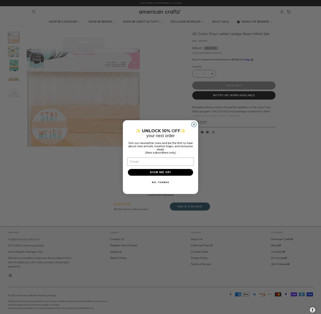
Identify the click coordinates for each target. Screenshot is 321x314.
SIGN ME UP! (160, 172)
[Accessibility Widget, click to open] (312, 309)
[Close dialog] (193, 124)
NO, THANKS (160, 182)
